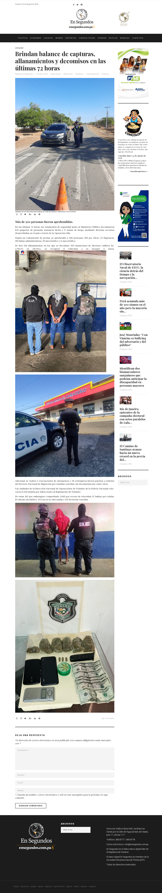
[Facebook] (73, 5)
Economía (35, 38)
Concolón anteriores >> (139, 171)
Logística (137, 38)
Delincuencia (55, 74)
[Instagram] (81, 5)
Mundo (59, 38)
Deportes (70, 38)
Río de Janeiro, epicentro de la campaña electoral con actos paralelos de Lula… (133, 415)
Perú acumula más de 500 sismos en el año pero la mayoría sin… (133, 306)
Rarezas (125, 38)
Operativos (79, 74)
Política (23, 38)
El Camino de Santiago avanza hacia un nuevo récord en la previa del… (132, 453)
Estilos (113, 38)
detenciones (67, 74)
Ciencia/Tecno (87, 38)
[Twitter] (77, 5)
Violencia (105, 74)
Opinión (102, 38)
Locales (48, 38)
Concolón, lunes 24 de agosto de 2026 (132, 157)
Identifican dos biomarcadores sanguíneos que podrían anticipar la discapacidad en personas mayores (133, 376)
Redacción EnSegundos (24, 74)
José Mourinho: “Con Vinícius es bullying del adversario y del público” (134, 340)
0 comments (109, 718)
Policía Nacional (93, 74)
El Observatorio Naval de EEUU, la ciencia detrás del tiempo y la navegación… (131, 271)
